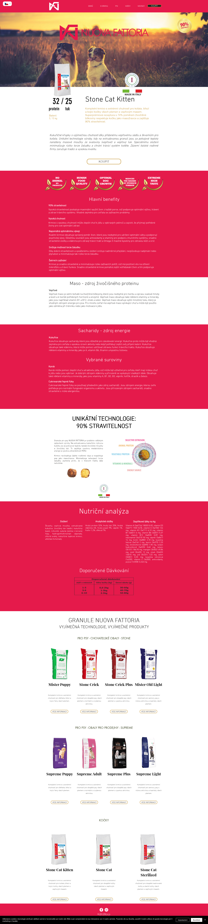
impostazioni (182, 920)
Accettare (196, 920)
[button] (7, 4)
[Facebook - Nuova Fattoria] (101, 910)
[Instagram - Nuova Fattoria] (106, 910)
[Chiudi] (205, 920)
